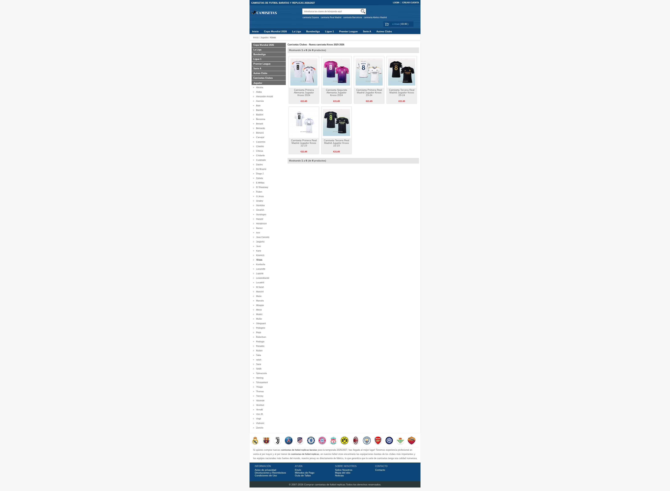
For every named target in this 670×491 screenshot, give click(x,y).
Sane (258, 364)
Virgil (258, 419)
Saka (258, 355)
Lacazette (260, 269)
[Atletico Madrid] (300, 441)
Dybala (259, 178)
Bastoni (259, 114)
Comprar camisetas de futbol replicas (324, 484)
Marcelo (259, 301)
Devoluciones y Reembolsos (270, 472)
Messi (258, 310)
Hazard (259, 219)
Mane (258, 296)
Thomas (259, 391)
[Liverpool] (333, 441)
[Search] (363, 11)
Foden (258, 192)
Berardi (259, 124)
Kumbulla (260, 264)
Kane (258, 251)
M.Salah (259, 287)
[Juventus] (277, 441)
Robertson (260, 337)
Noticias (339, 475)
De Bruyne (260, 169)
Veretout (259, 405)
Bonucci (259, 133)
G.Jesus (259, 196)
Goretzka (260, 205)
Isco (257, 232)
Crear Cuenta (410, 2)
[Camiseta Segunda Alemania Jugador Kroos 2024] (336, 71)
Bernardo (260, 128)
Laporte (259, 273)
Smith (258, 369)
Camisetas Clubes (263, 78)
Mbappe (259, 305)
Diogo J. (259, 173)
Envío (298, 469)
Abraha (259, 87)
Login (396, 2)
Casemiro (260, 142)
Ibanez (259, 228)
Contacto (380, 469)
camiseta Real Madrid (331, 17)
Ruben (259, 350)
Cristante (260, 155)
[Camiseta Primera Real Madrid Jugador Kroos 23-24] (369, 71)
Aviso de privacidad (265, 469)
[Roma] (411, 441)
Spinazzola (261, 373)
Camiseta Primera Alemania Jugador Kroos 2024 (304, 92)
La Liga (296, 31)
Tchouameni (261, 382)
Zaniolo (259, 428)
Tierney (259, 396)
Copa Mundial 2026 (275, 31)
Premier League (348, 31)
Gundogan (260, 214)
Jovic (258, 246)
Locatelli (259, 282)
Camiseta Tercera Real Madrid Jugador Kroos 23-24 (401, 92)
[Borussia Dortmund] (344, 441)
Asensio (259, 101)
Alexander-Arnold (264, 96)
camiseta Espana (311, 17)
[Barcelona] (266, 441)
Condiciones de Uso (266, 475)
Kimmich (259, 255)
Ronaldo (259, 346)
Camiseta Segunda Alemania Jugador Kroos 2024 (336, 92)
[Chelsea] (311, 441)
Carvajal (259, 137)
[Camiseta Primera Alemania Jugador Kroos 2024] (303, 71)
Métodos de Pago (304, 472)
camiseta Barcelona (352, 17)
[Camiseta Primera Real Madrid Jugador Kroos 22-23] (303, 122)
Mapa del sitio (342, 472)
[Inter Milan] (389, 441)
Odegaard (260, 323)
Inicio (255, 31)
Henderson (261, 223)
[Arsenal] (378, 441)
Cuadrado (260, 160)
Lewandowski (262, 278)
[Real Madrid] (255, 441)
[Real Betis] (400, 441)
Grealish (259, 210)
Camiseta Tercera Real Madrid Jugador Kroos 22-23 (336, 143)
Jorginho (260, 242)
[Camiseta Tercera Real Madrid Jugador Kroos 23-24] (401, 71)
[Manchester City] (367, 441)
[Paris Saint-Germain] (289, 441)
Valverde (260, 400)
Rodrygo (259, 341)
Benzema (260, 119)
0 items (396, 24)
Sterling (259, 378)
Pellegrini (260, 328)
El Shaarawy (261, 187)
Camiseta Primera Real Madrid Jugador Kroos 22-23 (304, 143)
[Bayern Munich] (322, 441)
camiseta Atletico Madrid (375, 17)
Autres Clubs (384, 31)
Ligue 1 (329, 31)
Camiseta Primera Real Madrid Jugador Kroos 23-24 (369, 92)
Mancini (259, 291)
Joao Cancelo (262, 237)
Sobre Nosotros (343, 469)
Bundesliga (313, 31)
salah (258, 360)
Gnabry (259, 201)
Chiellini (259, 146)
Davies (259, 164)
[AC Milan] (356, 441)
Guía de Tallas (303, 475)
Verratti (259, 409)
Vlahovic (259, 423)
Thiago (259, 387)
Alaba (258, 92)
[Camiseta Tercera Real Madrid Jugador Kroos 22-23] (336, 122)
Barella (259, 110)
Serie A (367, 31)
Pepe (258, 332)
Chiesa (259, 151)
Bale (257, 105)
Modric (259, 314)
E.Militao (259, 183)
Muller (258, 319)
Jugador (264, 37)
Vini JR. (259, 414)
